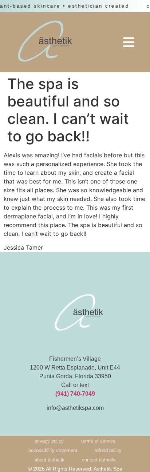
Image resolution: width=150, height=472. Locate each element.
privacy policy (49, 441)
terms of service (98, 441)
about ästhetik (49, 460)
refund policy (108, 450)
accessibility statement (52, 450)
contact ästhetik (99, 460)
